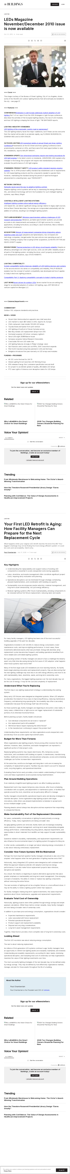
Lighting (6, 14)
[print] (65, 41)
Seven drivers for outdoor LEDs (24, 282)
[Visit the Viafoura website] (61, 446)
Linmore (46, 990)
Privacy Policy (7, 1171)
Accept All (61, 1170)
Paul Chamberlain (10, 552)
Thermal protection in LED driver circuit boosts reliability (37, 247)
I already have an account (35, 460)
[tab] (9, 437)
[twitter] (35, 41)
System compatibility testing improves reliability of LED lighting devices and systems (35, 266)
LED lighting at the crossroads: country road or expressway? (26, 129)
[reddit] (38, 41)
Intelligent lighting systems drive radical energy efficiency (25, 203)
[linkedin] (32, 41)
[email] (41, 41)
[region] (35, 442)
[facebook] (29, 41)
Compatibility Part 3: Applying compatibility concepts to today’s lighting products (33, 277)
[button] (5, 4)
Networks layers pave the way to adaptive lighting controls (25, 187)
